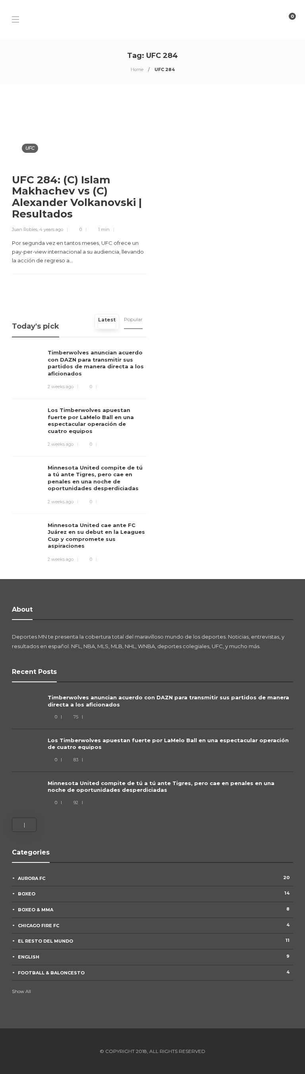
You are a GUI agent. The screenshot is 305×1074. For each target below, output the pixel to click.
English (154, 956)
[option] (152, 751)
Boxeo (154, 893)
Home (137, 69)
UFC (30, 148)
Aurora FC (154, 878)
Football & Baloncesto (154, 972)
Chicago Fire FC (154, 925)
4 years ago (51, 229)
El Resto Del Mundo (154, 940)
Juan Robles (24, 229)
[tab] (107, 322)
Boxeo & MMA (154, 909)
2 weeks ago (60, 386)
